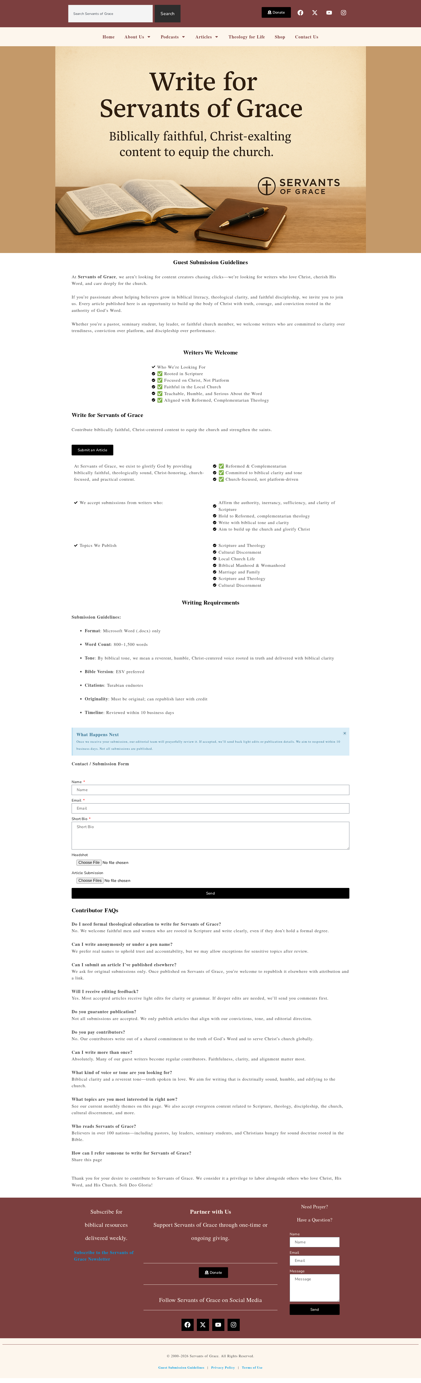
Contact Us (306, 37)
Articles (203, 37)
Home (109, 37)
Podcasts (170, 37)
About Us (134, 37)
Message (297, 1271)
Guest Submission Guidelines (181, 1367)
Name (77, 781)
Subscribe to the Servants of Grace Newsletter (104, 1255)
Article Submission (88, 872)
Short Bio (80, 818)
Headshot (80, 854)
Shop (280, 37)
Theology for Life (247, 37)
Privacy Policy (223, 1367)
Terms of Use (252, 1367)
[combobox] (110, 13)
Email (77, 800)
